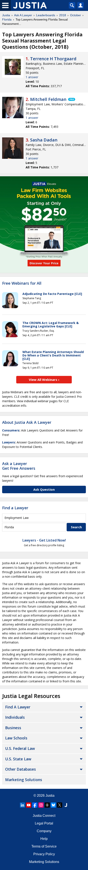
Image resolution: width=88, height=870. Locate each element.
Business (13, 727)
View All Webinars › (44, 379)
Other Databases (20, 769)
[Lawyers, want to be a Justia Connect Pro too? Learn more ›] (71, 99)
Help (44, 839)
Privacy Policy (44, 854)
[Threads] (47, 805)
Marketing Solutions (23, 779)
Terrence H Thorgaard (53, 59)
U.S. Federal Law (20, 748)
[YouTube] (28, 805)
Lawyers (8, 442)
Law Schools (16, 737)
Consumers (10, 430)
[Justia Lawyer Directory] (65, 805)
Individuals (15, 717)
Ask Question (44, 489)
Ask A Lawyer (23, 15)
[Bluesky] (53, 805)
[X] (59, 805)
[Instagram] (41, 805)
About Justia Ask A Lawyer (26, 422)
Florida (7, 19)
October (75, 15)
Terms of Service (44, 846)
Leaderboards (45, 15)
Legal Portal (44, 823)
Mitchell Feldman (48, 99)
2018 (62, 15)
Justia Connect (44, 815)
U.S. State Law (18, 758)
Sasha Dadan (43, 140)
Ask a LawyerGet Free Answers (18, 466)
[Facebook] (34, 805)
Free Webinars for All (21, 283)
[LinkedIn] (22, 805)
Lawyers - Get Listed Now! (44, 540)
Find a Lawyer (15, 507)
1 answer (32, 77)
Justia (6, 15)
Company (44, 831)
